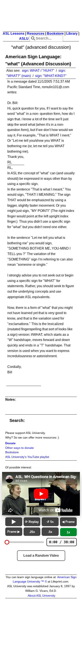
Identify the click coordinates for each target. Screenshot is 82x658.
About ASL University (41, 595)
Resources (35, 33)
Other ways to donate (19, 447)
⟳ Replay (32, 521)
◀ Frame (68, 521)
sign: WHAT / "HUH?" (38, 70)
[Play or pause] (13, 521)
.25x (32, 532)
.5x (50, 532)
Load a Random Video (41, 555)
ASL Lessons (13, 33)
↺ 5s (50, 521)
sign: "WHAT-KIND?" (50, 76)
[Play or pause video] (41, 494)
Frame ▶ (13, 531)
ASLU (24, 38)
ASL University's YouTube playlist (27, 456)
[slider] (7, 542)
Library (72, 33)
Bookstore (55, 33)
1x (68, 532)
